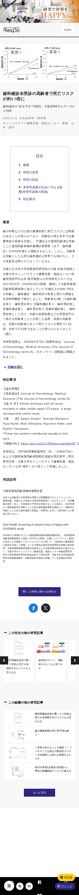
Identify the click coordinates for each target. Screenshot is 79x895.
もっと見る (39, 792)
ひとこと (67, 886)
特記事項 (29, 199)
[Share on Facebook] (33, 611)
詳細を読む (15, 367)
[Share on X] (45, 611)
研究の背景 (30, 172)
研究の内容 (30, 179)
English (67, 29)
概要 (26, 165)
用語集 (68, 877)
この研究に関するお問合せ (41, 591)
